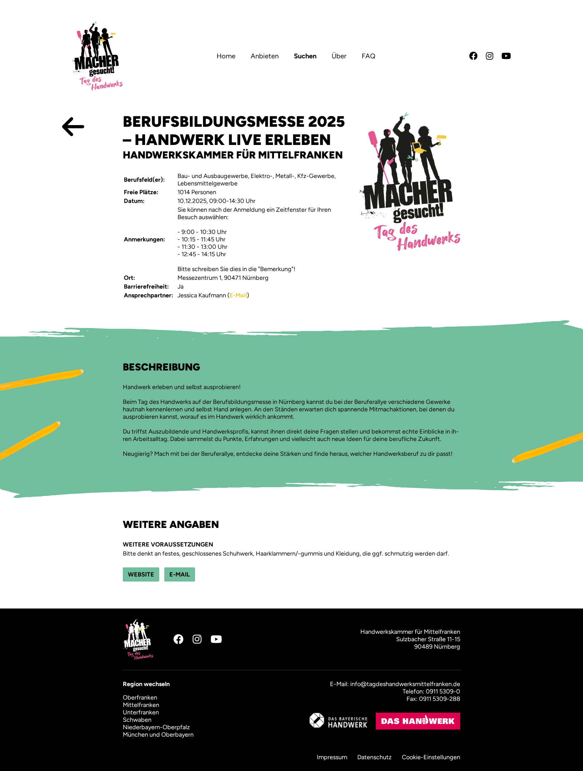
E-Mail (238, 295)
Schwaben (137, 719)
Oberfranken (140, 697)
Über (339, 56)
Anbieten (265, 56)
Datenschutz (374, 757)
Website (141, 574)
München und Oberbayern (158, 734)
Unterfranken (141, 712)
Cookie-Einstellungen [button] (431, 757)
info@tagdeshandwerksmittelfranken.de (405, 684)
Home (226, 56)
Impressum (332, 757)
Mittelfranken (141, 705)
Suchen (305, 56)
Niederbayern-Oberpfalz (156, 727)
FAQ (369, 56)
